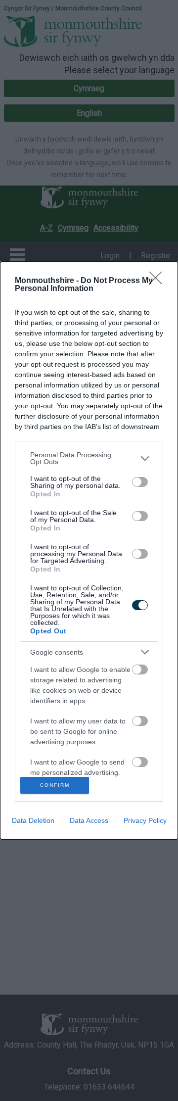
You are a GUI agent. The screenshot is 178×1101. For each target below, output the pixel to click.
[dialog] (89, 550)
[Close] (158, 281)
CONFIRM (55, 785)
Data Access (89, 820)
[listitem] (89, 458)
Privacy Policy (145, 820)
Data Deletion (33, 820)
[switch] (140, 482)
